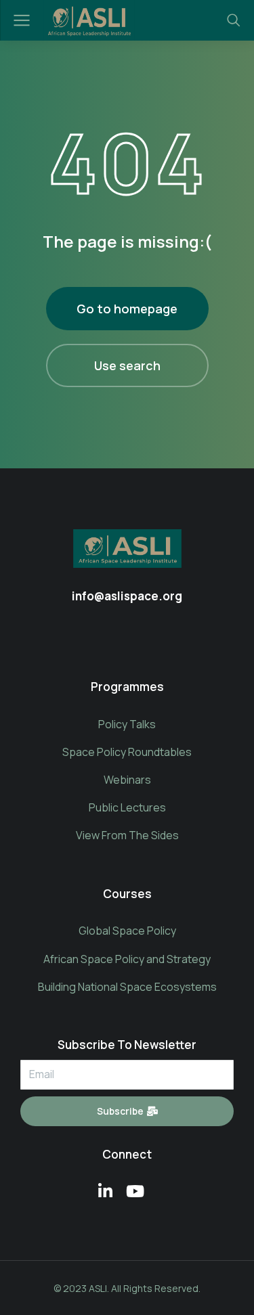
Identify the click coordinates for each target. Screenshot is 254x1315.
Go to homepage (127, 308)
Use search (127, 365)
